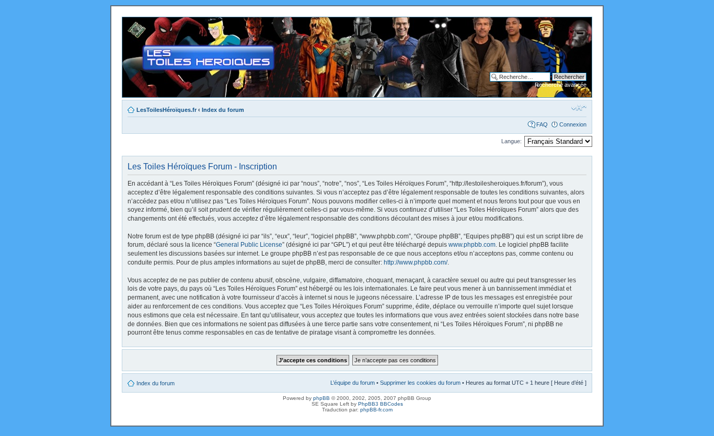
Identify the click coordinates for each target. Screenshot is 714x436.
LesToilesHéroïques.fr (166, 110)
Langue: (511, 141)
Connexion (572, 124)
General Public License (249, 244)
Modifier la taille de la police (578, 107)
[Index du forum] (131, 22)
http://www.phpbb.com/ (415, 262)
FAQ (542, 124)
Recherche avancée (560, 85)
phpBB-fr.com (376, 409)
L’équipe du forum (352, 383)
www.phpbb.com (472, 244)
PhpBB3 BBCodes (380, 404)
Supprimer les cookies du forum (420, 383)
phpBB (321, 398)
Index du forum (223, 110)
